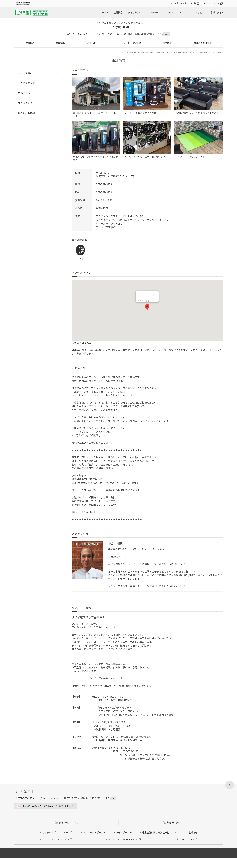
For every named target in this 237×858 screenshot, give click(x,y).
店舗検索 (118, 12)
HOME (105, 12)
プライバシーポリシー (94, 832)
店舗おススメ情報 (203, 43)
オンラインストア (211, 3)
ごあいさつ (24, 93)
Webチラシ (157, 12)
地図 (130, 176)
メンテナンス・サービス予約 (183, 3)
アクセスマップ (26, 83)
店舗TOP (29, 43)
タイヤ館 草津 (118, 27)
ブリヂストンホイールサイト (122, 839)
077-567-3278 (79, 34)
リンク (69, 832)
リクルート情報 (26, 113)
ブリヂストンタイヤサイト (55, 839)
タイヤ (171, 12)
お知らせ (91, 43)
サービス (184, 12)
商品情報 (167, 43)
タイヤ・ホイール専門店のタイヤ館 (137, 52)
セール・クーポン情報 (129, 43)
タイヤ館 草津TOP (203, 52)
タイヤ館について (137, 12)
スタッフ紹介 (25, 103)
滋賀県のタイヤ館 (183, 52)
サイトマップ (49, 832)
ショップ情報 (25, 73)
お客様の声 (213, 12)
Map (166, 34)
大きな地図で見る (81, 342)
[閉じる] (154, 295)
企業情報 (192, 832)
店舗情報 (60, 43)
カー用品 (198, 12)
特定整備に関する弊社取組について (160, 832)
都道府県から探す (164, 52)
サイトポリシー (124, 832)
